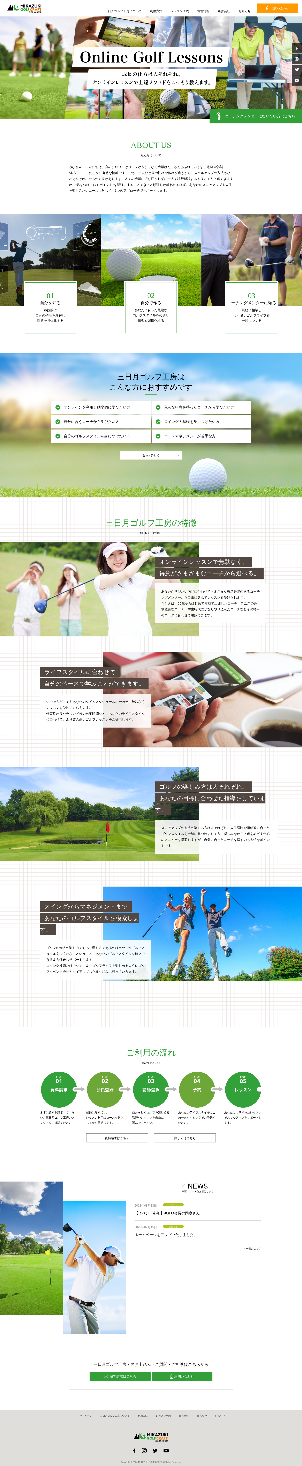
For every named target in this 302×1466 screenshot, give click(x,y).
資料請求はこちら (117, 1138)
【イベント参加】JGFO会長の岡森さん (167, 1212)
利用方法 (156, 11)
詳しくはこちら (185, 1138)
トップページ (84, 1415)
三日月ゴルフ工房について (123, 11)
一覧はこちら (253, 1248)
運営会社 (224, 11)
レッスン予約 (180, 11)
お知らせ (244, 11)
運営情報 (203, 11)
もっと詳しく (151, 455)
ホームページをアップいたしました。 (166, 1234)
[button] (149, 115)
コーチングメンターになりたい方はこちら (260, 116)
